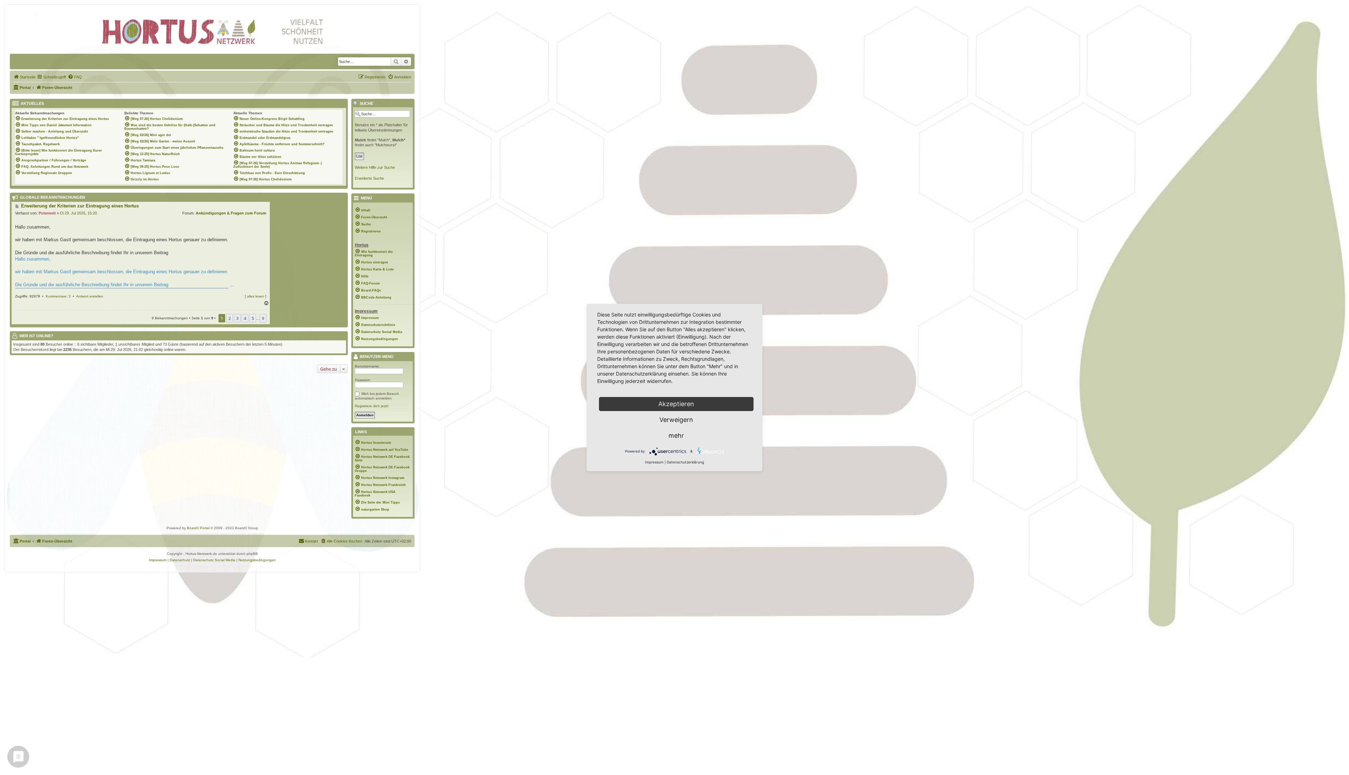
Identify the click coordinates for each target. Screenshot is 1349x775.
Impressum (654, 462)
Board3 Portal (198, 528)
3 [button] (237, 318)
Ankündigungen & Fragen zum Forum (231, 213)
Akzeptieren (676, 404)
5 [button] (253, 318)
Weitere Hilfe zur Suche (375, 167)
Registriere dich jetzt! (372, 406)
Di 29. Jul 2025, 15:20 (78, 213)
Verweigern (676, 419)
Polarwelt (47, 213)
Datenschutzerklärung (685, 462)
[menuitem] (24, 77)
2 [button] (229, 318)
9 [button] (263, 318)
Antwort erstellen (89, 296)
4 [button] (245, 318)
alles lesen (255, 296)
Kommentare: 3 (58, 296)
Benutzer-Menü (376, 357)
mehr (676, 435)
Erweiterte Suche (369, 178)
